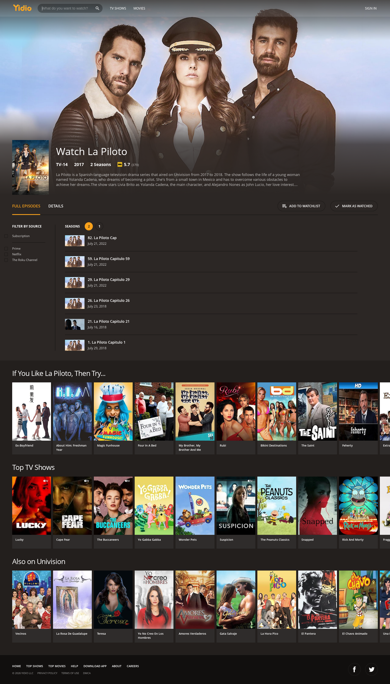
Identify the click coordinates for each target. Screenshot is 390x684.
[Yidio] (22, 9)
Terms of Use (70, 673)
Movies (139, 8)
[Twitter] (371, 669)
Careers (133, 666)
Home (16, 666)
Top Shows (34, 666)
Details (55, 206)
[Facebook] (354, 669)
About (116, 666)
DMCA (87, 673)
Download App (95, 666)
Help (74, 666)
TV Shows (118, 8)
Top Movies (57, 666)
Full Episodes (26, 206)
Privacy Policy (47, 673)
